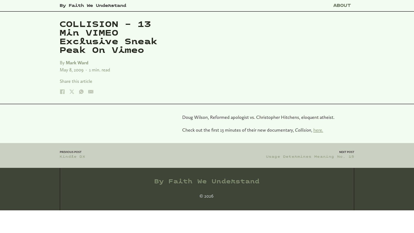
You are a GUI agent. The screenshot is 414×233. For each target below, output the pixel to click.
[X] (71, 91)
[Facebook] (62, 91)
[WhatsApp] (81, 91)
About (342, 5)
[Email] (90, 91)
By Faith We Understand (93, 5)
